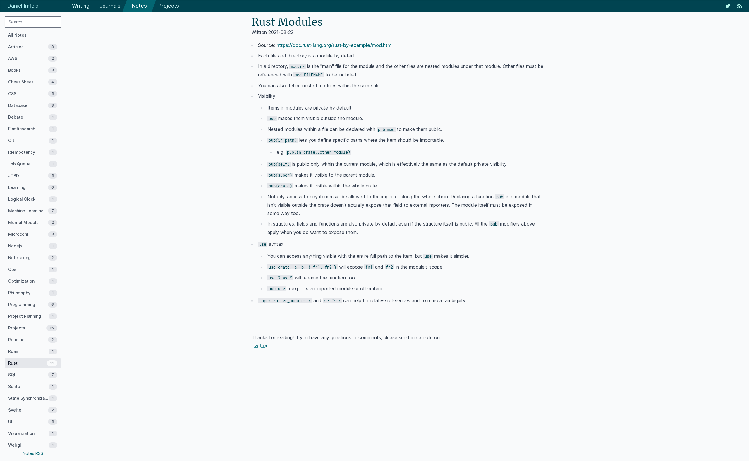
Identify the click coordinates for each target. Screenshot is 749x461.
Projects (168, 6)
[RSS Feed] (739, 6)
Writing (81, 6)
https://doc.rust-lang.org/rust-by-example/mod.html (334, 45)
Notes (139, 6)
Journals (110, 6)
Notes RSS (33, 453)
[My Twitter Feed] (728, 6)
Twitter (260, 346)
